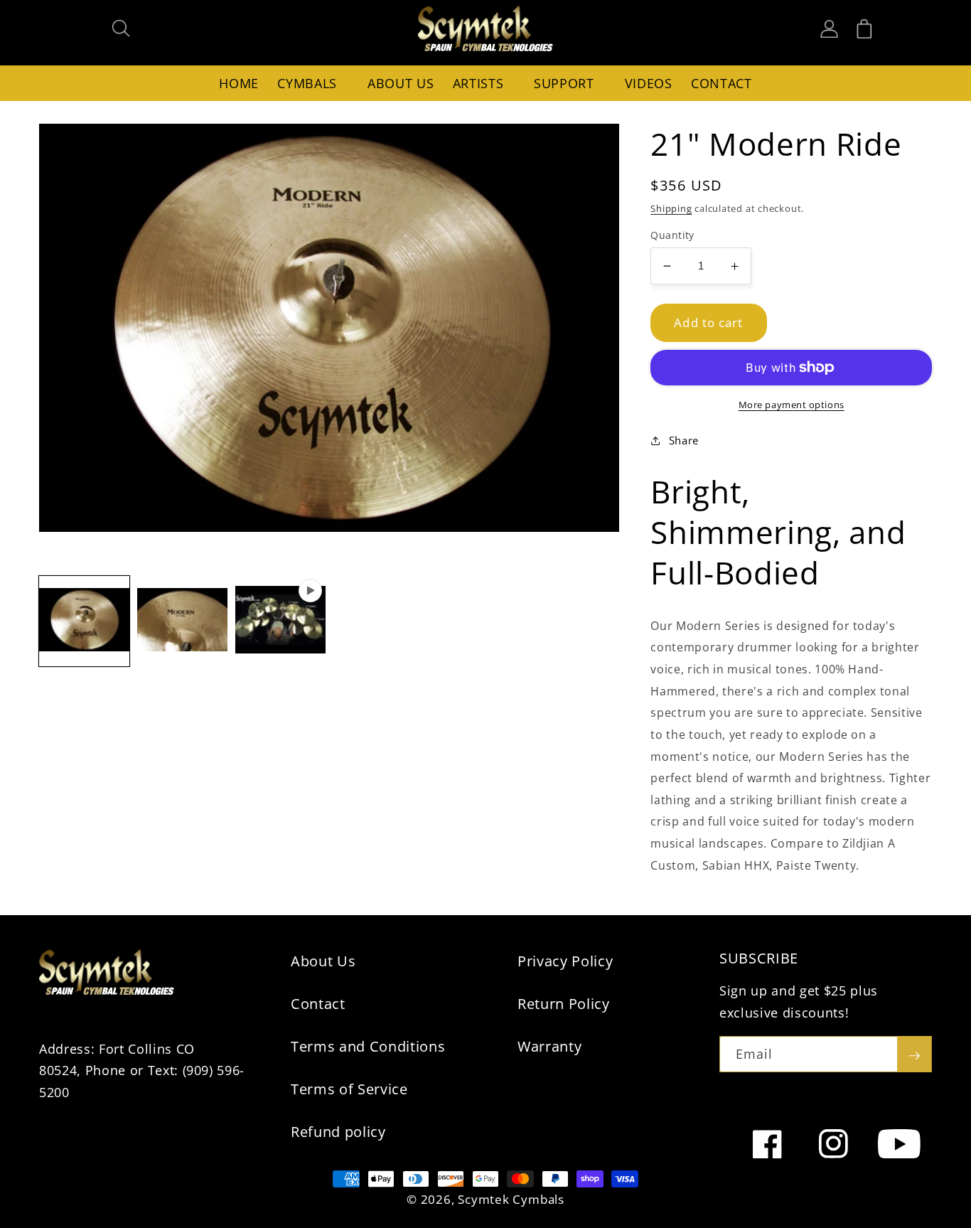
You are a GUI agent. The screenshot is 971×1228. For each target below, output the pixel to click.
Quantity (672, 235)
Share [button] (684, 440)
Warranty (549, 1046)
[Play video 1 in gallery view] (280, 621)
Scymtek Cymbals (511, 1199)
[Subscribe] (914, 1054)
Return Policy (563, 1003)
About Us (323, 961)
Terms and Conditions (368, 1046)
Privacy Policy (565, 961)
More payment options (791, 404)
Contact (318, 1003)
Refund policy (338, 1131)
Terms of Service (349, 1089)
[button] (121, 28)
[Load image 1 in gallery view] (84, 621)
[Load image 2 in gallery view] (182, 621)
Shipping (671, 208)
